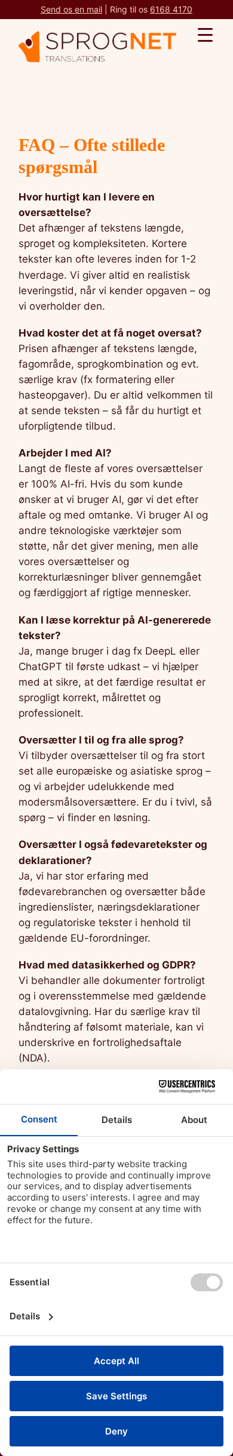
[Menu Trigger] (205, 34)
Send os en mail (71, 9)
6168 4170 (171, 9)
